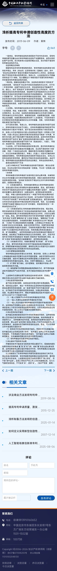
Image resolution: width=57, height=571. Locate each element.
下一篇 (48, 370)
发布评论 (46, 498)
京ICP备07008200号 (17, 553)
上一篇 (9, 370)
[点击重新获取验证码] (24, 498)
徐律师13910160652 (25, 520)
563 (53, 48)
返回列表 (18, 23)
